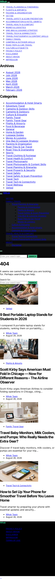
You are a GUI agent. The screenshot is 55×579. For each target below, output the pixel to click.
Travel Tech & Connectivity (21, 33)
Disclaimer (12, 54)
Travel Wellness (14, 184)
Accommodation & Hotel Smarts (24, 21)
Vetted (9, 16)
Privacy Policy (14, 51)
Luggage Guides (15, 135)
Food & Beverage (15, 126)
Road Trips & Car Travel (19, 45)
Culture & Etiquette (17, 48)
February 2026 (14, 89)
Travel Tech (12, 178)
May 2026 (11, 81)
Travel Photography (17, 161)
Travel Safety (13, 173)
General (10, 129)
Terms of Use (13, 540)
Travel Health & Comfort (20, 24)
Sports (9, 152)
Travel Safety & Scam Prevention (24, 19)
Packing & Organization (19, 13)
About (9, 242)
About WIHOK (13, 57)
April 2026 (12, 84)
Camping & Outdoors (17, 111)
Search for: (5, 253)
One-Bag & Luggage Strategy (22, 30)
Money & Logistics (16, 27)
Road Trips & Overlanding (20, 149)
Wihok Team (12, 333)
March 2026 (12, 87)
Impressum (12, 59)
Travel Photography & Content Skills (27, 36)
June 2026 (12, 78)
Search (32, 256)
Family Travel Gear (16, 120)
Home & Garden (14, 132)
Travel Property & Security (20, 170)
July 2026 (11, 75)
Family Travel (13, 39)
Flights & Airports (16, 10)
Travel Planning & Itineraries (22, 7)
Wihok (3, 1)
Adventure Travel (15, 105)
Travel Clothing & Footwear (21, 155)
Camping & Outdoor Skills (20, 42)
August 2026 (13, 72)
